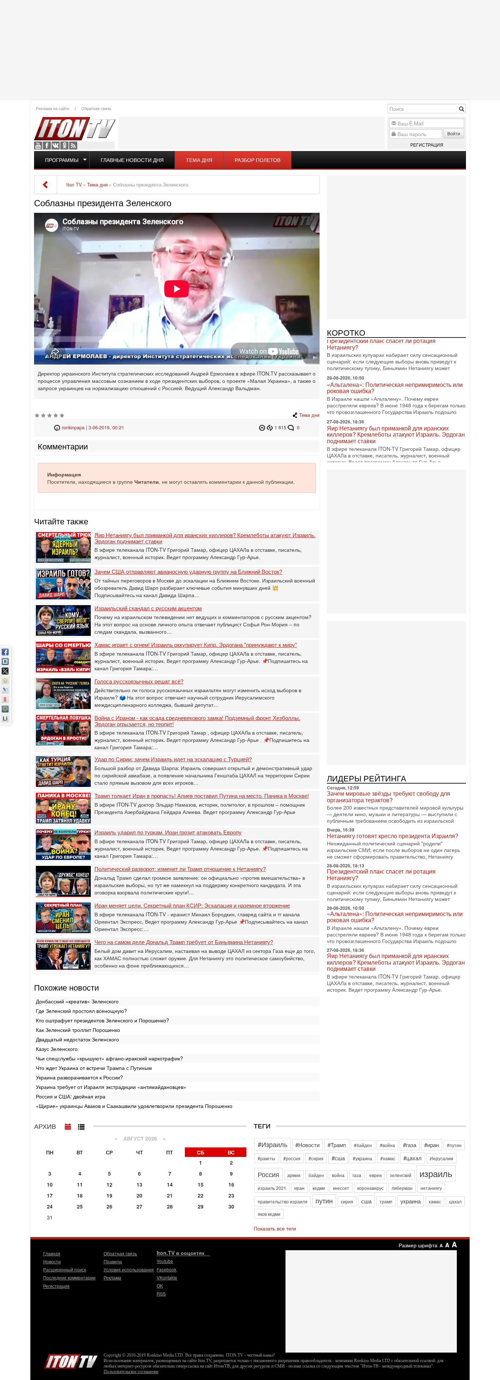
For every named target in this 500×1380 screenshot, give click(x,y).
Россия (268, 1174)
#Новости (307, 1145)
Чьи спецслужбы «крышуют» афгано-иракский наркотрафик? (109, 1058)
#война (387, 1145)
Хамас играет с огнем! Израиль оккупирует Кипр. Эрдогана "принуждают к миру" (195, 645)
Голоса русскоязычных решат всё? (138, 681)
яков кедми (269, 1214)
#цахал (412, 1158)
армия (294, 1175)
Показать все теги (275, 1228)
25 (80, 1206)
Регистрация (426, 145)
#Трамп (337, 1145)
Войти (453, 133)
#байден (363, 1145)
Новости (52, 1261)
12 (109, 1184)
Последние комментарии (69, 1277)
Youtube (38, 146)
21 (170, 1195)
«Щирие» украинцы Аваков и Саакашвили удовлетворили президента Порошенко (134, 1105)
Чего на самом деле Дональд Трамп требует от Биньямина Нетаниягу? (183, 942)
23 (231, 1195)
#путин (454, 1145)
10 (50, 1184)
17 (50, 1195)
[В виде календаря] (68, 1125)
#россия (292, 1158)
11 (80, 1184)
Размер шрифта (418, 1245)
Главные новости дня (132, 159)
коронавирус (370, 1188)
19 (109, 1195)
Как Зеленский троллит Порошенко (78, 1029)
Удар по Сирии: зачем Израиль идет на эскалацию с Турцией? (173, 759)
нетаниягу (431, 1188)
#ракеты (266, 1158)
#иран (431, 1145)
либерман (402, 1188)
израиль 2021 (272, 1188)
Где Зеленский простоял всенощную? (81, 1010)
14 (170, 1184)
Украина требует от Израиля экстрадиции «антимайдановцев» (111, 1086)
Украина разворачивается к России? (79, 1077)
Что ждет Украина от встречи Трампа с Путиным (94, 1067)
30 (231, 1206)
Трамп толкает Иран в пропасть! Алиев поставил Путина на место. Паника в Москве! (201, 796)
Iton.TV (70, 1360)
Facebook (47, 146)
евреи (375, 1175)
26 (109, 1206)
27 (139, 1206)
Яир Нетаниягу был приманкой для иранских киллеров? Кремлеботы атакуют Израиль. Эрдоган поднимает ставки (205, 538)
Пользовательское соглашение (131, 1371)
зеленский (400, 1175)
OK (64, 146)
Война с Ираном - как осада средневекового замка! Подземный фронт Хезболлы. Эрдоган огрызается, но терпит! (197, 721)
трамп (386, 1201)
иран (299, 1188)
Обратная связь (96, 108)
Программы (61, 159)
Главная (51, 1253)
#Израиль (272, 1144)
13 (139, 1184)
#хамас (387, 1158)
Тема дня (199, 159)
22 (201, 1195)
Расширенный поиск (64, 1269)
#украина (362, 1158)
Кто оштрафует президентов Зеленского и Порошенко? (102, 1020)
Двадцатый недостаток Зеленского (77, 1039)
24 (50, 1206)
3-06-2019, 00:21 (106, 427)
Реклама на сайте (52, 108)
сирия (347, 1201)
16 (231, 1184)
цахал (455, 1201)
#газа (409, 1145)
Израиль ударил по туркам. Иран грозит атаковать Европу (168, 832)
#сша (338, 1158)
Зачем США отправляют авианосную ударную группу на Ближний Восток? (188, 572)
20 (139, 1195)
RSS (73, 146)
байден (316, 1175)
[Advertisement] (250, 49)
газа (356, 1175)
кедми (319, 1188)
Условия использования (129, 1269)
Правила (113, 1261)
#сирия (316, 1158)
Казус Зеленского (57, 1048)
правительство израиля (282, 1201)
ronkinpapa (73, 427)
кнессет (341, 1188)
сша (366, 1201)
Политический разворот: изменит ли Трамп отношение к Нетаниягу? (180, 869)
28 (170, 1206)
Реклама (112, 1277)
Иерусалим (441, 1158)
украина (410, 1201)
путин (324, 1200)
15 (201, 1184)
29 (201, 1206)
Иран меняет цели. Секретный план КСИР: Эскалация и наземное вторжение (192, 905)
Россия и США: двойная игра (70, 1096)
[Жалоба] (263, 427)
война (338, 1175)
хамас (435, 1201)
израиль (435, 1173)
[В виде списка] (81, 1125)
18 (80, 1195)
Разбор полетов (257, 159)
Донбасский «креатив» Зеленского (77, 1001)
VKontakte (56, 146)
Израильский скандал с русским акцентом (148, 608)
